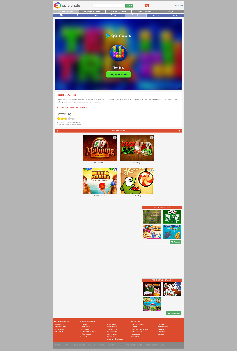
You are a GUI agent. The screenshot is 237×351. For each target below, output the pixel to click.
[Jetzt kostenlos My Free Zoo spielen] (152, 304)
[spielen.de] (67, 5)
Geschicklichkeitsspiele (89, 331)
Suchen (129, 5)
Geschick (136, 15)
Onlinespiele (66, 12)
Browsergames (92, 12)
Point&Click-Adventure (140, 329)
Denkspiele (85, 324)
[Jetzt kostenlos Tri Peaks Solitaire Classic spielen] (172, 217)
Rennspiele (84, 336)
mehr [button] (175, 15)
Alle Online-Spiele (138, 324)
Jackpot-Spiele (112, 334)
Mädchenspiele (86, 334)
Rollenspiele (111, 336)
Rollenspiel (136, 336)
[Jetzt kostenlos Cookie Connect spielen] (152, 232)
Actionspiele (85, 329)
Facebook (91, 345)
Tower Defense (163, 326)
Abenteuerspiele (112, 324)
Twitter (101, 345)
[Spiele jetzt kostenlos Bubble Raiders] (100, 181)
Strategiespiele (112, 329)
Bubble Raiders (100, 196)
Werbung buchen (79, 345)
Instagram (111, 345)
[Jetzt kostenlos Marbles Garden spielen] (152, 217)
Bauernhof (162, 331)
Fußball (161, 324)
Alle (61, 15)
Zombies (161, 334)
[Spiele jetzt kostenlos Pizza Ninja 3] (137, 148)
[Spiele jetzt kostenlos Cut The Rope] (137, 181)
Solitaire (161, 329)
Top (78, 15)
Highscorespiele (112, 331)
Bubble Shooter (137, 331)
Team (67, 345)
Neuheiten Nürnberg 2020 (115, 339)
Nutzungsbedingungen (134, 345)
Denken (114, 15)
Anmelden (179, 5)
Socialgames (118, 12)
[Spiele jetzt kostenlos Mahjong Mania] (100, 148)
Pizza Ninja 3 (137, 163)
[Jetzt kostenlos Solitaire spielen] (152, 289)
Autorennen (136, 334)
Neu (96, 15)
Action (156, 15)
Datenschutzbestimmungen (155, 345)
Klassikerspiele (112, 326)
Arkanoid (74, 107)
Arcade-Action (62, 107)
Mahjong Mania (100, 163)
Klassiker (83, 107)
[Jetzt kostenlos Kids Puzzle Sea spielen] (172, 232)
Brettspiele (145, 12)
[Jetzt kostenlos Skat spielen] (172, 289)
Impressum (58, 345)
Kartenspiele (85, 326)
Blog (171, 12)
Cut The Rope (137, 196)
